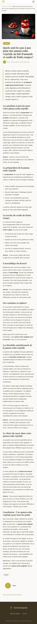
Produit (9, 6)
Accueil (4, 6)
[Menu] (33, 1)
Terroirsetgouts (20, 607)
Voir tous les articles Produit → (13, 595)
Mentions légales (15, 613)
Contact (24, 613)
